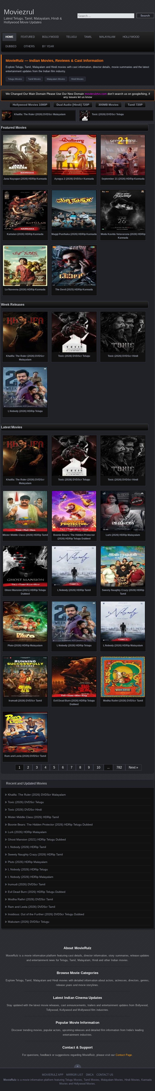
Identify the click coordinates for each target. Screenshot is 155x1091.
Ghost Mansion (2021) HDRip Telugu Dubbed (37, 839)
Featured (28, 36)
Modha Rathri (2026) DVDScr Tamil (30, 899)
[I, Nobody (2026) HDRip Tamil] (74, 586)
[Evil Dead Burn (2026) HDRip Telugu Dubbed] (74, 696)
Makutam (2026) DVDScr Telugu (28, 921)
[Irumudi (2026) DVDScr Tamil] (25, 696)
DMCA (90, 1074)
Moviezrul (19, 12)
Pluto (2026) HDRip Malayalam (27, 862)
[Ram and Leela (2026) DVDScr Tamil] (25, 752)
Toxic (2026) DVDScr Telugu (26, 802)
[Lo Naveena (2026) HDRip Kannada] (25, 285)
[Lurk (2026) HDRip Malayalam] (123, 531)
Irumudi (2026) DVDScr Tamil (26, 884)
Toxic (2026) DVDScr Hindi (25, 809)
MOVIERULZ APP (52, 1074)
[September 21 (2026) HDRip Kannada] (123, 174)
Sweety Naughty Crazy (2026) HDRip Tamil (35, 854)
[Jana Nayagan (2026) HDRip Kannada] (25, 174)
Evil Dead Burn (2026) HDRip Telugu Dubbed (36, 891)
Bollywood (50, 36)
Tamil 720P (135, 104)
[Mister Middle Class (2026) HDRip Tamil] (25, 531)
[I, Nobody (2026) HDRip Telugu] (25, 407)
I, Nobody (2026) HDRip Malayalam (30, 876)
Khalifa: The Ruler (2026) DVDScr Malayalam (37, 794)
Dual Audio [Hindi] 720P (73, 104)
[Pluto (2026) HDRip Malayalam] (25, 641)
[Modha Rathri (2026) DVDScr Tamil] (123, 696)
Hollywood (131, 36)
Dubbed (10, 46)
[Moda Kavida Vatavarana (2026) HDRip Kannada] (123, 230)
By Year (48, 46)
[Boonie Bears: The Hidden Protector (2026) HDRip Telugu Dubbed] (74, 531)
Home (9, 36)
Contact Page (124, 1054)
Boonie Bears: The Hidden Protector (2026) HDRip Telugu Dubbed (50, 824)
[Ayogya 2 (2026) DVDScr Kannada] (74, 174)
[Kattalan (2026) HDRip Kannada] (25, 230)
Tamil (88, 36)
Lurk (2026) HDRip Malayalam (27, 832)
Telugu (71, 36)
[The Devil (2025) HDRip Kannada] (74, 285)
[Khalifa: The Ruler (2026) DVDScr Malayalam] (7, 119)
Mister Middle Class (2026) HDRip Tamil (33, 817)
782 (119, 767)
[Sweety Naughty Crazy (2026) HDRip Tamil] (123, 586)
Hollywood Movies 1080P (30, 104)
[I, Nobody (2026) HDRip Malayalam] (123, 641)
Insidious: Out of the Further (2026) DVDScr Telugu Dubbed (46, 914)
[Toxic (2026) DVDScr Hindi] (123, 352)
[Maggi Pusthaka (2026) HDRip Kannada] (74, 230)
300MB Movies (108, 104)
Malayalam (107, 36)
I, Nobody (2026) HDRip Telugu (28, 869)
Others (29, 46)
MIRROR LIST (74, 1074)
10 (98, 767)
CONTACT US (104, 1074)
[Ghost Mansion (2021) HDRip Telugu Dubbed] (25, 586)
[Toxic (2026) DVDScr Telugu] (85, 119)
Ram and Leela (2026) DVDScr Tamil (31, 906)
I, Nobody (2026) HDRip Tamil (27, 847)
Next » (133, 767)
